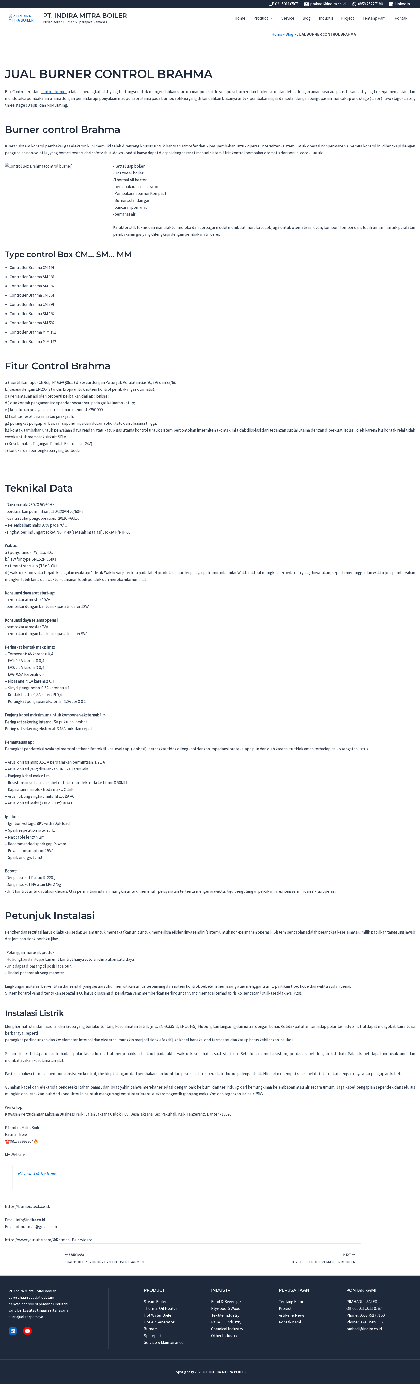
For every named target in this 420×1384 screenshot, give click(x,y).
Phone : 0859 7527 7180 (365, 1315)
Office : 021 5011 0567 (364, 1308)
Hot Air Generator (159, 1322)
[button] (270, 18)
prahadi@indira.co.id (364, 1329)
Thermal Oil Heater (160, 1308)
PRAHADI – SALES (361, 1301)
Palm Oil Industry (226, 1322)
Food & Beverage (226, 1301)
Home (276, 34)
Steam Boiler (155, 1301)
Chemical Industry (227, 1329)
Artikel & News (292, 1315)
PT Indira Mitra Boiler (38, 1173)
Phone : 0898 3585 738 (364, 1322)
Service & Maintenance (164, 1342)
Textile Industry (225, 1315)
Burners (151, 1329)
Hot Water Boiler (158, 1315)
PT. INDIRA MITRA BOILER (85, 15)
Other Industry (224, 1335)
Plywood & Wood (226, 1308)
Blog (289, 34)
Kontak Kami (290, 1322)
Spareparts (153, 1335)
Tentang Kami (291, 1301)
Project (285, 1308)
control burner (54, 91)
